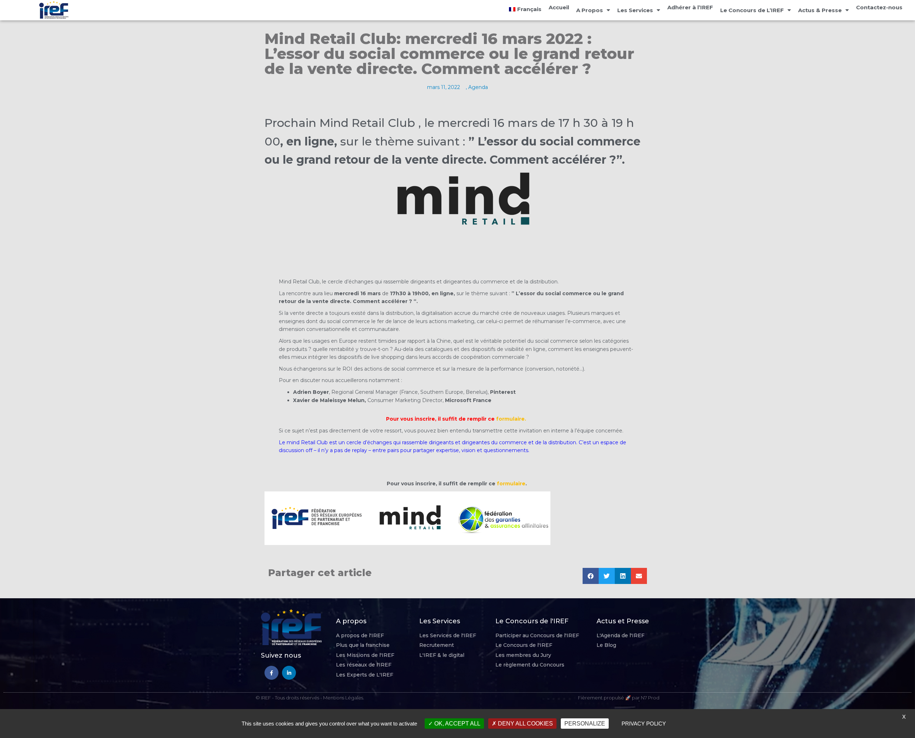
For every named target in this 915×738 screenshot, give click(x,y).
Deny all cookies (524, 723)
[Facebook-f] (271, 673)
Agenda (478, 87)
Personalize (584, 723)
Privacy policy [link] (644, 723)
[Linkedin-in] (289, 673)
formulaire (511, 483)
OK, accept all (456, 723)
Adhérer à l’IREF (690, 7)
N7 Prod (650, 697)
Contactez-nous (879, 7)
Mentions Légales (343, 697)
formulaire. (511, 419)
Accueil (559, 7)
